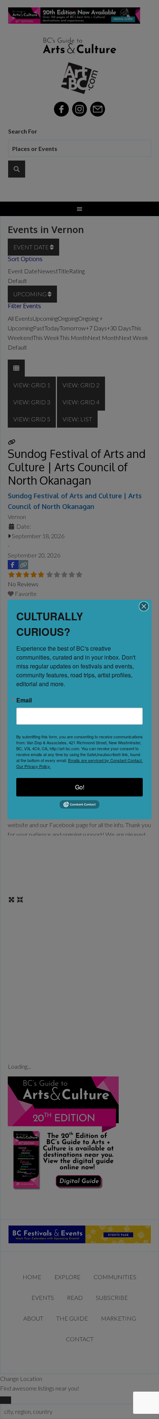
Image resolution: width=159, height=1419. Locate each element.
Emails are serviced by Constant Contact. (105, 760)
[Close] (143, 606)
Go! (79, 787)
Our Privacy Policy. (33, 766)
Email (24, 700)
